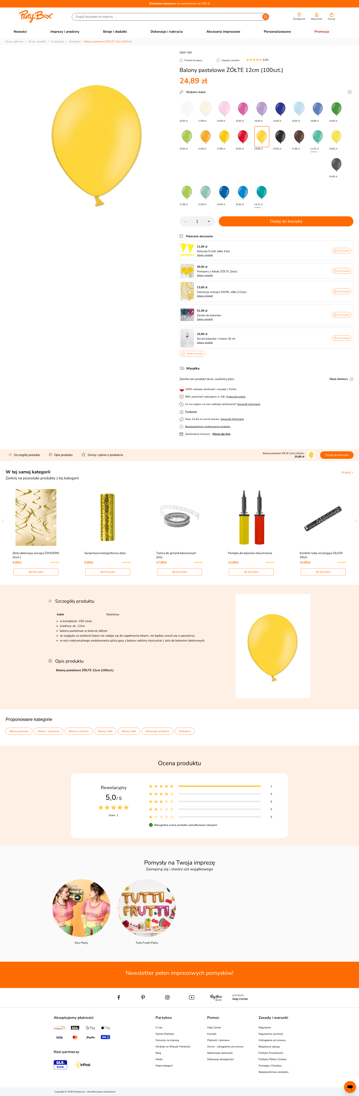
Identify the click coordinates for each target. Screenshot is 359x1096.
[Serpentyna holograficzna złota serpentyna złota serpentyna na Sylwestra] (107, 517)
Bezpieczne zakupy (269, 1046)
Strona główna (14, 41)
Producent (191, 411)
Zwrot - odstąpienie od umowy (225, 1046)
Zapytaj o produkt (230, 60)
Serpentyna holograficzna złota (105, 553)
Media (159, 1059)
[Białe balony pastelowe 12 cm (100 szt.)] (187, 108)
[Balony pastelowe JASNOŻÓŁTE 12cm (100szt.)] (336, 136)
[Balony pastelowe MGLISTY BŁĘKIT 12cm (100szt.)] (317, 108)
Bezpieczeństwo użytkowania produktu (207, 426)
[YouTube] (191, 1005)
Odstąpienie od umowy (272, 1040)
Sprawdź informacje (248, 404)
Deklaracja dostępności (220, 1059)
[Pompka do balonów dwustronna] (251, 517)
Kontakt (211, 1034)
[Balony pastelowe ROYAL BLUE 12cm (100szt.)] (280, 108)
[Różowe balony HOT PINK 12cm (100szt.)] (243, 108)
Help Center (214, 1027)
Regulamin (265, 1027)
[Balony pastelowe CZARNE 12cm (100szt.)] (280, 136)
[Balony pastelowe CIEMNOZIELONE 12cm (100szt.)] (336, 108)
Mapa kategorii (164, 1065)
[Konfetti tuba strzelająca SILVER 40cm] (323, 517)
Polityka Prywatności (271, 1053)
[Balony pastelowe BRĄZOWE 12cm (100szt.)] (299, 136)
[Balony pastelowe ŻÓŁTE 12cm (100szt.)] (261, 136)
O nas (159, 1027)
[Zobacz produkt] (188, 251)
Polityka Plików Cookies (273, 1059)
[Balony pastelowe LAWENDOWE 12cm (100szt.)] (261, 108)
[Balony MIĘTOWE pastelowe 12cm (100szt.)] (205, 192)
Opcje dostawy (338, 379)
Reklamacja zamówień (220, 1053)
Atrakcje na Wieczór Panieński (173, 1046)
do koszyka (36, 572)
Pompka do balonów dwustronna (250, 553)
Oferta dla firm (221, 434)
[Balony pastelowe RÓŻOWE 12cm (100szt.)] (224, 108)
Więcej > (347, 472)
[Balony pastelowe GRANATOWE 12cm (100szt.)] (224, 192)
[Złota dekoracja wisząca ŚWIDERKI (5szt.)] (36, 517)
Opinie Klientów (165, 1034)
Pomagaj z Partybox (270, 1065)
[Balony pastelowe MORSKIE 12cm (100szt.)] (317, 136)
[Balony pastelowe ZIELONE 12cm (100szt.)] (187, 136)
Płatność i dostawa (218, 1040)
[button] (299, 16)
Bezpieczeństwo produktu (274, 1072)
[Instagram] (167, 1005)
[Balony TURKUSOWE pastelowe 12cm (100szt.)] (261, 192)
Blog (158, 1053)
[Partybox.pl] (36, 22)
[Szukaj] (265, 17)
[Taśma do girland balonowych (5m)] (179, 517)
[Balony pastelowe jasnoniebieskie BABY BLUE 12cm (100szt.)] (299, 108)
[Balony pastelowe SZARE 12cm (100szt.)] (336, 164)
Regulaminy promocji (271, 1034)
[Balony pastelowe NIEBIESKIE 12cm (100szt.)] (243, 192)
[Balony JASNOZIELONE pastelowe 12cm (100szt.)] (187, 192)
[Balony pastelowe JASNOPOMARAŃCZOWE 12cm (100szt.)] (224, 136)
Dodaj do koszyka (286, 221)
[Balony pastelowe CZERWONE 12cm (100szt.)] (243, 136)
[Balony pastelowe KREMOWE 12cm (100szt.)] (205, 108)
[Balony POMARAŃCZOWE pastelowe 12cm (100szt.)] (205, 136)
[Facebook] (118, 1005)
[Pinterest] (143, 1005)
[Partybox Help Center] (240, 1005)
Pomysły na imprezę (167, 1040)
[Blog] (216, 1005)
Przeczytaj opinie (235, 396)
